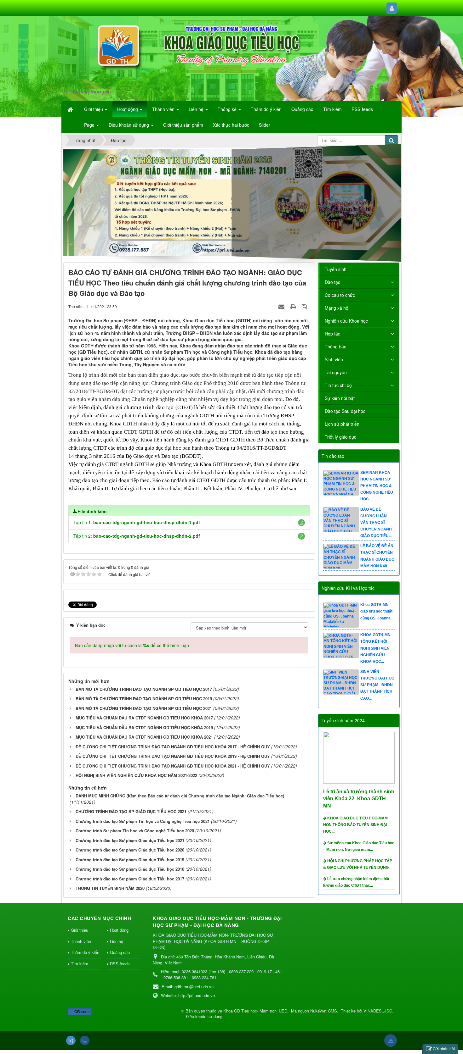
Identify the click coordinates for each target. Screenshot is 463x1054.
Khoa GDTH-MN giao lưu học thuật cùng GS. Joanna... (376, 648)
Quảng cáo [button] (302, 109)
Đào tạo (332, 282)
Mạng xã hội (337, 308)
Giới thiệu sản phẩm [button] (183, 125)
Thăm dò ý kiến (85, 952)
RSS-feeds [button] (362, 109)
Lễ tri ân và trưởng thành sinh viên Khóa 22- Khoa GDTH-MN (358, 799)
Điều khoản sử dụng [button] (129, 125)
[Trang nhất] (71, 109)
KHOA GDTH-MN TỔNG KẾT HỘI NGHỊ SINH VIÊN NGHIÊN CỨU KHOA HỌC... (375, 685)
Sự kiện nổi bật (340, 398)
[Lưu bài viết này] (305, 306)
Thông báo (335, 346)
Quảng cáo (120, 952)
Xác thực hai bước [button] (231, 125)
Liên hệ (116, 941)
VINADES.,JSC (377, 1011)
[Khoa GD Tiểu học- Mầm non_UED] (101, 55)
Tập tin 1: (136, 522)
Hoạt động (119, 930)
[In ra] (293, 306)
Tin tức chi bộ (338, 385)
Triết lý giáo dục (340, 437)
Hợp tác (332, 333)
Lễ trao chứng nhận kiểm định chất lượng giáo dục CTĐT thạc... (356, 882)
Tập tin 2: (136, 536)
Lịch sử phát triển (342, 424)
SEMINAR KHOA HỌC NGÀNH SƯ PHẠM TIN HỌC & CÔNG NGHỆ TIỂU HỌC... (376, 522)
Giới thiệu (79, 930)
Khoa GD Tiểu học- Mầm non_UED (255, 1011)
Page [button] (90, 125)
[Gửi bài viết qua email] (282, 306)
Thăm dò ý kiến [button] (266, 109)
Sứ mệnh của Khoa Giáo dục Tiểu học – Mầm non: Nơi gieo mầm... (358, 846)
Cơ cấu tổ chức (340, 295)
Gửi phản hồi (444, 1048)
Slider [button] (264, 125)
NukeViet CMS (323, 1011)
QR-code (81, 1011)
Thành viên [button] (164, 109)
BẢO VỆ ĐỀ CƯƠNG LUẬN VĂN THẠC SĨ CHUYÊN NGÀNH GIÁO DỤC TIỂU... (376, 559)
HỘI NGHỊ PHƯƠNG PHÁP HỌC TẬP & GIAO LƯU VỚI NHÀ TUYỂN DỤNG (357, 864)
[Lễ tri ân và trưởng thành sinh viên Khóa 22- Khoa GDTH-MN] (360, 757)
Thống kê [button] (228, 109)
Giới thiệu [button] (94, 109)
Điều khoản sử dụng (204, 1016)
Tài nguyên (336, 372)
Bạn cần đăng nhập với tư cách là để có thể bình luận (132, 645)
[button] (301, 522)
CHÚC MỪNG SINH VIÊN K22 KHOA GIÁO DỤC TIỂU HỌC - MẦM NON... (376, 486)
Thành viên (81, 941)
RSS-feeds (120, 964)
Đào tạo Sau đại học (345, 411)
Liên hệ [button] (197, 109)
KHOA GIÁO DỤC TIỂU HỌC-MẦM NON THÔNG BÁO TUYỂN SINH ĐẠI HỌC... (355, 825)
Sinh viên (334, 359)
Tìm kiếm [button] (332, 109)
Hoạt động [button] (128, 109)
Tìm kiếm (79, 964)
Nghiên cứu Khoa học (346, 321)
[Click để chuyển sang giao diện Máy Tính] (84, 1040)
